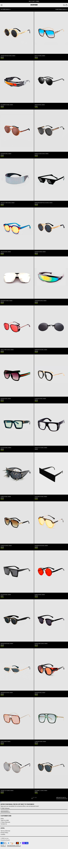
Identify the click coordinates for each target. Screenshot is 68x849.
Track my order (5, 820)
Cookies (3, 834)
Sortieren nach (61, 9)
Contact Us (4, 824)
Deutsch (3, 845)
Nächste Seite (61, 797)
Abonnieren (5, 811)
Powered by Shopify (5, 840)
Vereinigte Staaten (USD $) (13, 845)
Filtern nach (5, 9)
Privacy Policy (4, 832)
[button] (64, 5)
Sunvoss (6, 838)
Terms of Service (5, 831)
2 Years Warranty (5, 822)
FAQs (2, 818)
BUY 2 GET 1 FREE (34, 1)
